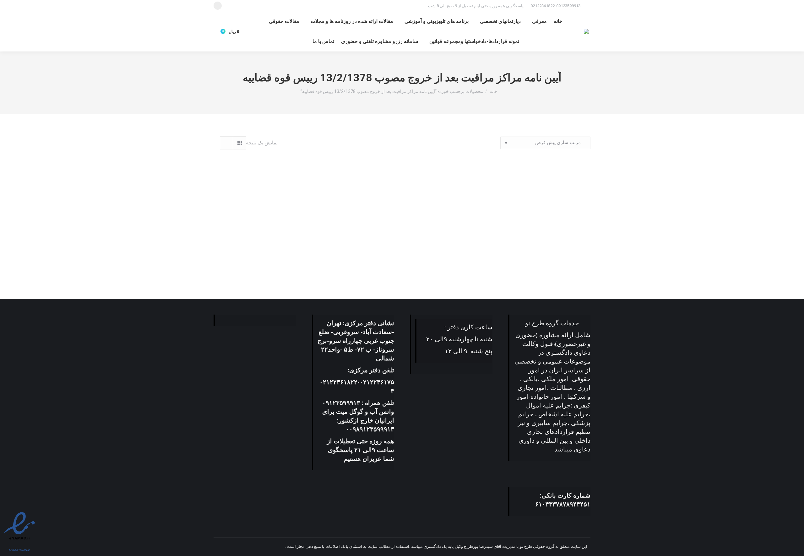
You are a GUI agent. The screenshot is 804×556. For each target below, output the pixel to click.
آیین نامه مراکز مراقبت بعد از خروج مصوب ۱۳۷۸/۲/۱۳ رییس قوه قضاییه (531, 262)
